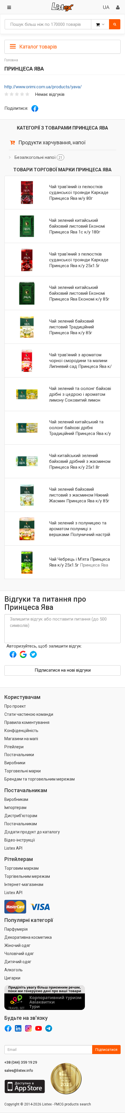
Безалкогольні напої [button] (39, 157)
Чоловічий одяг (19, 953)
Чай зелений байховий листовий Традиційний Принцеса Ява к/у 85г (71, 327)
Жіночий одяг (17, 945)
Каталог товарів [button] (37, 47)
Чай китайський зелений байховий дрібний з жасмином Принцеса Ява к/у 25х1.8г (79, 461)
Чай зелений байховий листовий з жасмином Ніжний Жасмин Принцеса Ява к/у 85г (79, 495)
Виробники (14, 762)
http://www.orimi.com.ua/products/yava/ (43, 86)
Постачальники (19, 754)
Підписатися (106, 1049)
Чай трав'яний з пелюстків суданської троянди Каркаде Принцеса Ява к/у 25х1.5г (78, 259)
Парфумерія (16, 929)
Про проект (15, 706)
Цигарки (12, 978)
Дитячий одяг (17, 961)
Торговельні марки (22, 771)
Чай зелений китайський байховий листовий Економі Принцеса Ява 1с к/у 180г (77, 226)
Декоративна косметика (28, 937)
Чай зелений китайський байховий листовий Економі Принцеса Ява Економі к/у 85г (79, 293)
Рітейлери (14, 747)
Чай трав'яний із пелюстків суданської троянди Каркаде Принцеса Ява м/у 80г (78, 192)
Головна (11, 60)
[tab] (62, 46)
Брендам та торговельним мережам (39, 779)
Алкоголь (13, 970)
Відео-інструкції (19, 840)
